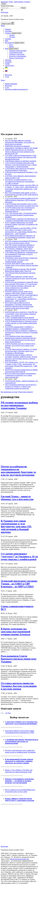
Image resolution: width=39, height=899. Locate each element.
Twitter (7, 64)
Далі (9, 713)
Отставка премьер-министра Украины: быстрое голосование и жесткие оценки (19, 686)
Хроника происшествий (17, 50)
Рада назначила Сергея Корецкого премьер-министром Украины (18, 659)
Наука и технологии (16, 58)
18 (6, 713)
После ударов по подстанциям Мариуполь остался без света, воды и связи (20, 790)
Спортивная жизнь (16, 52)
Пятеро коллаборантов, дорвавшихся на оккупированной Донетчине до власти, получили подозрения (18, 470)
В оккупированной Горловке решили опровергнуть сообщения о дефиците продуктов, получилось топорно (19, 761)
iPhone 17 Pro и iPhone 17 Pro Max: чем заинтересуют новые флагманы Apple (18, 771)
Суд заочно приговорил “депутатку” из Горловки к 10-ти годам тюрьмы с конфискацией (19, 556)
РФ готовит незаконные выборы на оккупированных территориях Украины (19, 405)
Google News (9, 65)
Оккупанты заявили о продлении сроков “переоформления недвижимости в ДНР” (19, 731)
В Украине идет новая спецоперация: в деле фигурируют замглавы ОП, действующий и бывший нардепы (16, 526)
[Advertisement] (19, 111)
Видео (11, 46)
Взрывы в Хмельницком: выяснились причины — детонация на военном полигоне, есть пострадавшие (19, 781)
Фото (11, 45)
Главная (8, 29)
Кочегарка (4, 12)
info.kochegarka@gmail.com (19, 859)
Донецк (12, 35)
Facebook (8, 62)
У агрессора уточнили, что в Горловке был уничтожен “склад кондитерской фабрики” (21, 723)
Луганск (12, 37)
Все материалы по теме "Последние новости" (17, 392)
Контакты (8, 75)
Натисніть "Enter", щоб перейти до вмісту (15, 2)
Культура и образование (17, 56)
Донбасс (8, 33)
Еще (6, 48)
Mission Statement (11, 84)
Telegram (8, 60)
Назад (3, 26)
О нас (7, 77)
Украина (8, 39)
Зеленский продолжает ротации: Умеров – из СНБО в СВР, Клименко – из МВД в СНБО (19, 584)
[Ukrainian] (6, 68)
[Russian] (6, 71)
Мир (6, 41)
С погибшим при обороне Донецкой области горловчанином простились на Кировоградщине (21, 741)
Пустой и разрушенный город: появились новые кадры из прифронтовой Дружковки (20, 751)
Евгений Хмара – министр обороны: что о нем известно (17, 498)
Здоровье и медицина (16, 54)
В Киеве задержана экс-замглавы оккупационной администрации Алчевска (15, 631)
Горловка (8, 31)
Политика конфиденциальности (16, 89)
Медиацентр (9, 42)
